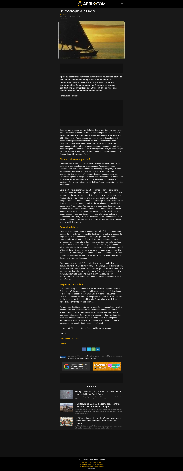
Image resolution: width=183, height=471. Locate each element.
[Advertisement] (91, 68)
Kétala (63, 344)
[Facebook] (84, 349)
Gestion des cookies (99, 466)
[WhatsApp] (94, 349)
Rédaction (63, 15)
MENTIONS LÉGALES (97, 464)
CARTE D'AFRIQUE (87, 462)
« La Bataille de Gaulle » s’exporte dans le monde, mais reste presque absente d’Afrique (98, 405)
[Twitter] (89, 349)
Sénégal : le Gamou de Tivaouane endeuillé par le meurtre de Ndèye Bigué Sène (98, 392)
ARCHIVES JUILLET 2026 (86, 466)
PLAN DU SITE (97, 462)
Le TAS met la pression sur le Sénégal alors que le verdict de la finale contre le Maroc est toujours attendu (98, 420)
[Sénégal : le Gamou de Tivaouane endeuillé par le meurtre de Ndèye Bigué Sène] (66, 395)
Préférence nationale (70, 338)
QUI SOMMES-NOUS (85, 464)
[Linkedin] (98, 349)
